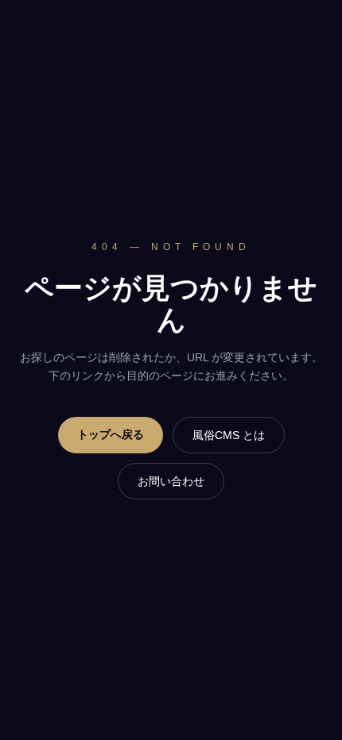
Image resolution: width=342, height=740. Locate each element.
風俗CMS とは (228, 435)
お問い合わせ (171, 481)
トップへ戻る (110, 434)
